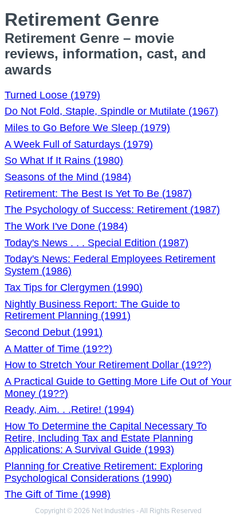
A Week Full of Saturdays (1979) (79, 144)
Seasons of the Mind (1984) (68, 177)
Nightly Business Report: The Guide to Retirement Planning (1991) (92, 310)
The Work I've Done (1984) (66, 226)
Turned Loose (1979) (52, 95)
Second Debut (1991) (54, 332)
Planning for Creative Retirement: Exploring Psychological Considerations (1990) (104, 472)
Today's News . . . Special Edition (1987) (96, 243)
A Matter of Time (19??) (58, 348)
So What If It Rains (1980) (64, 160)
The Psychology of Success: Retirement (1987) (112, 209)
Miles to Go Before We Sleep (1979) (87, 127)
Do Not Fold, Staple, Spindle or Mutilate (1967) (111, 111)
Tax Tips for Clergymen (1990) (74, 287)
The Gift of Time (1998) (58, 494)
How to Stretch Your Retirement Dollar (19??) (108, 365)
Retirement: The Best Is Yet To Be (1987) (98, 193)
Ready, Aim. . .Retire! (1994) (69, 409)
